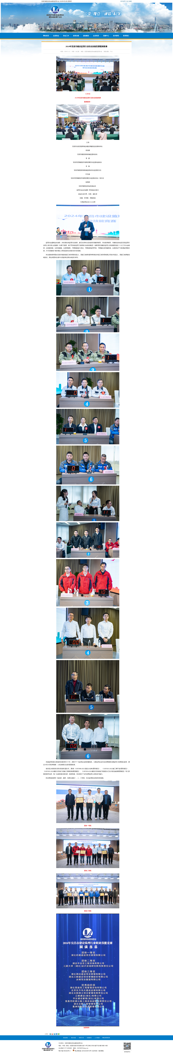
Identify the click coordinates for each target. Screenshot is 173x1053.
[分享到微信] (58, 1034)
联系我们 (126, 35)
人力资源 (97, 1037)
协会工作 (66, 35)
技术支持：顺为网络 (98, 1051)
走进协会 (56, 35)
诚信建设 (86, 35)
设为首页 (123, 1)
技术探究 (116, 35)
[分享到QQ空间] (50, 1034)
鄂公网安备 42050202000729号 (83, 1051)
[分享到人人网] (56, 1034)
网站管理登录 (106, 1037)
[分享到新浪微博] (52, 1034)
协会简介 (65, 1037)
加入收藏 (129, 1)
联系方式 (81, 1037)
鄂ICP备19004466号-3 (64, 1051)
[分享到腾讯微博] (54, 1034)
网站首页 (46, 35)
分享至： (47, 1034)
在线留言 (89, 1037)
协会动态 (73, 1037)
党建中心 (106, 35)
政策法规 (76, 35)
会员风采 (96, 35)
